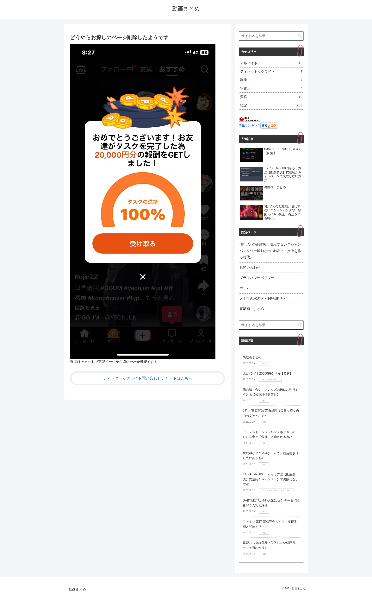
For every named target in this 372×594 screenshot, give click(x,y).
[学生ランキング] (249, 119)
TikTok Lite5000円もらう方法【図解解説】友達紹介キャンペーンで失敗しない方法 (271, 479)
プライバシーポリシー (256, 278)
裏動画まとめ (252, 357)
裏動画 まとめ (251, 309)
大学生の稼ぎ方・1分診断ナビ (263, 298)
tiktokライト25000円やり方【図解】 (268, 373)
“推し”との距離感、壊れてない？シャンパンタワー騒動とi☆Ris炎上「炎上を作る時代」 (270, 251)
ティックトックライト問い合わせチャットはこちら (147, 378)
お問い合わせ (249, 267)
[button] (299, 36)
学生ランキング (249, 125)
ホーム (244, 288)
